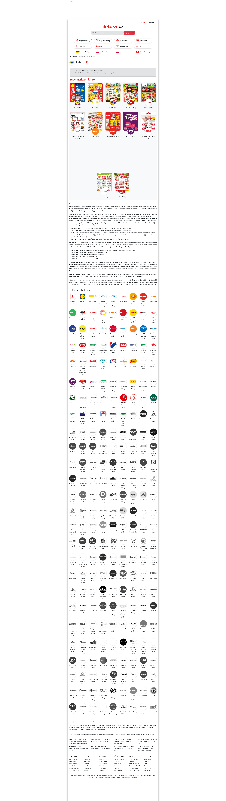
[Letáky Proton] (143, 432)
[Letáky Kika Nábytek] (153, 446)
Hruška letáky (143, 367)
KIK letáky (143, 500)
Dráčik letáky (73, 516)
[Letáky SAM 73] (113, 691)
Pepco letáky (103, 665)
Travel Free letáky (103, 420)
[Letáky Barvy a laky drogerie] (153, 329)
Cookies (127, 735)
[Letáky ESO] (113, 361)
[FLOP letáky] (112, 95)
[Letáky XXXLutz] (113, 414)
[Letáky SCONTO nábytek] (83, 329)
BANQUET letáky (82, 547)
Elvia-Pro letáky (153, 517)
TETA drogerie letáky (102, 320)
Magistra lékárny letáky (113, 389)
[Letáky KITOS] (103, 479)
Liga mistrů (87, 764)
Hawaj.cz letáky (153, 596)
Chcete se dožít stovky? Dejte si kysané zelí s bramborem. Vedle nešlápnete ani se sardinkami (145, 748)
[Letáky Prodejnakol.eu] (93, 674)
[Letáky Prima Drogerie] (82, 674)
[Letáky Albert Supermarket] (113, 297)
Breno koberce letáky (82, 469)
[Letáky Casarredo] (143, 462)
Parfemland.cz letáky (93, 667)
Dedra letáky (93, 366)
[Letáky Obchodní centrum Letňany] (143, 642)
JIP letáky (133, 419)
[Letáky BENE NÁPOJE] (143, 329)
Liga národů (87, 759)
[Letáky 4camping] (93, 525)
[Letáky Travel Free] (103, 414)
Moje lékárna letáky (103, 351)
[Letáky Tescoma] (113, 329)
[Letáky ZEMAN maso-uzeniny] (123, 414)
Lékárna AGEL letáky (92, 388)
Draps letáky (72, 578)
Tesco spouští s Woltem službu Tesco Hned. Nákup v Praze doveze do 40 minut (124, 748)
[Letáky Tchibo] (153, 479)
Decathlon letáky (83, 501)
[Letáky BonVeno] (124, 541)
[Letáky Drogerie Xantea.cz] (83, 573)
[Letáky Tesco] (123, 297)
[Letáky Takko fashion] (133, 495)
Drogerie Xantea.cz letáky (83, 580)
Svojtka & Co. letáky (143, 697)
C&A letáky (133, 546)
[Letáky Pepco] (103, 660)
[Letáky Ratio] (73, 313)
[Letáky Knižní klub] (133, 606)
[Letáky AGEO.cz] (123, 525)
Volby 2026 (73, 756)
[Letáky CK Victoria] (93, 557)
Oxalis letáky (72, 403)
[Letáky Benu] (133, 345)
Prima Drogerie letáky (82, 682)
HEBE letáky (72, 611)
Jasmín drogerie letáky (113, 613)
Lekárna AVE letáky (153, 713)
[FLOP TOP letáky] (130, 95)
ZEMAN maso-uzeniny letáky (123, 422)
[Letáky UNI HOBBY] (123, 313)
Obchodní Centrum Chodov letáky (133, 650)
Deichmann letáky (102, 501)
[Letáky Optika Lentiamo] (153, 642)
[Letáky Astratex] (153, 525)
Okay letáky (72, 451)
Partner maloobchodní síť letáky (83, 405)
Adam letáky (113, 530)
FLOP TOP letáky (83, 351)
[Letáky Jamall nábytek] (103, 462)
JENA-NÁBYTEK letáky (113, 469)
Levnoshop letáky (113, 630)
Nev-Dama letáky (113, 648)
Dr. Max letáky (72, 351)
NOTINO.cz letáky (123, 648)
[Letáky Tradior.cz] (93, 414)
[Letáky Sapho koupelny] (144, 398)
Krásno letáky (83, 388)
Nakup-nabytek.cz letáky (82, 532)
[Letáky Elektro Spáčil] (103, 446)
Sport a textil (124, 46)
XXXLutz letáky (113, 420)
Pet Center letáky (113, 667)
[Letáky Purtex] (123, 462)
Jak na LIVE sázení (133, 759)
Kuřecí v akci (147, 768)
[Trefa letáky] (95, 123)
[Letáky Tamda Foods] (73, 414)
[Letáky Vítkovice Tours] (113, 707)
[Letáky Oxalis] (72, 398)
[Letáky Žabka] (133, 707)
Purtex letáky (123, 468)
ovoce (127, 284)
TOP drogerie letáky (82, 421)
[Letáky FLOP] (133, 361)
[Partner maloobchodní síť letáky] (77, 123)
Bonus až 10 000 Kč (134, 764)
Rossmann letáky (153, 420)
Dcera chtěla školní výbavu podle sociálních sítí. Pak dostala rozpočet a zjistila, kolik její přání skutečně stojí (78, 741)
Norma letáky (133, 388)
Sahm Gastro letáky (103, 697)
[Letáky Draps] (73, 573)
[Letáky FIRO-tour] (123, 589)
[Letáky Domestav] (113, 479)
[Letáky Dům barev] (73, 479)
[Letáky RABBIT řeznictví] (124, 398)
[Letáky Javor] (153, 361)
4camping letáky (93, 531)
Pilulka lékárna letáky (123, 486)
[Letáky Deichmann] (103, 495)
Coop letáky (72, 366)
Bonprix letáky (113, 547)
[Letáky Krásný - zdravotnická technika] (73, 624)
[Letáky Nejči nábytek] (103, 642)
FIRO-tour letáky (123, 596)
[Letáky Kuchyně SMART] (93, 624)
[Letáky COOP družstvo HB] (123, 557)
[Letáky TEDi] (153, 691)
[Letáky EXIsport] (83, 589)
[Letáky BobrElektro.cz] (103, 541)
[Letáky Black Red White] (92, 541)
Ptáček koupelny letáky (114, 405)
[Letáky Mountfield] (113, 432)
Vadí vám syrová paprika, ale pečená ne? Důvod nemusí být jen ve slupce (101, 740)
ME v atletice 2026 (133, 768)
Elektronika (143, 40)
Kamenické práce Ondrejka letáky (123, 614)
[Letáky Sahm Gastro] (103, 691)
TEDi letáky (153, 696)
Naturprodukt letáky (93, 648)
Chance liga (87, 761)
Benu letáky (133, 350)
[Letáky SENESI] (153, 398)
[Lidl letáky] (77, 95)
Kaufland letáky (72, 303)
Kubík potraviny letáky (83, 631)
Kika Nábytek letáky (153, 453)
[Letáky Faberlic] (93, 589)
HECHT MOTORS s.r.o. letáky (133, 486)
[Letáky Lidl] (83, 297)
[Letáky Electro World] (133, 432)
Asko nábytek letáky (153, 320)
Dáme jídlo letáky (143, 563)
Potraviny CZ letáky (153, 667)
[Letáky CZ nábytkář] (93, 462)
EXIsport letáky (82, 596)
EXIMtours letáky (72, 596)
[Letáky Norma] (133, 382)
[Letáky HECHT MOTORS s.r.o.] (133, 479)
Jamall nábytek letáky (102, 469)
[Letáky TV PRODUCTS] (153, 462)
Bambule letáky (153, 501)
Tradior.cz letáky (93, 420)
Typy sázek (132, 761)
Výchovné (116, 768)
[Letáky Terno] (153, 297)
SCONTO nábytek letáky (82, 336)
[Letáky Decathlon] (83, 495)
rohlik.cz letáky (153, 681)
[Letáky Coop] (73, 361)
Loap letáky (123, 629)
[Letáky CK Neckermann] (83, 557)
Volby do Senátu (73, 759)
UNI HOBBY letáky (123, 319)
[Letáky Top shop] (83, 707)
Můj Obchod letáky (123, 388)
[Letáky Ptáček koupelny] (114, 398)
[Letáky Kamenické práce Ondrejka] (123, 606)
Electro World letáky (133, 438)
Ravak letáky (143, 680)
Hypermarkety (104, 40)
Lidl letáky (83, 302)
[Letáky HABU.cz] (143, 589)
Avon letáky (72, 546)
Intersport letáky (113, 351)
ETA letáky (123, 366)
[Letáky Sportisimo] (123, 495)
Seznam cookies (135, 735)
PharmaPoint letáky (94, 404)
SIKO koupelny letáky (133, 320)
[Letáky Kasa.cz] (143, 511)
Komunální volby (73, 761)
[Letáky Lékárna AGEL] (93, 382)
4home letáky (103, 531)
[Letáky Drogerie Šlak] (83, 313)
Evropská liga (87, 766)
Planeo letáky (93, 452)
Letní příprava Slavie (134, 770)
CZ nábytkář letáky (92, 468)
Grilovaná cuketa (103, 766)
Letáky (143, 22)
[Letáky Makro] (143, 414)
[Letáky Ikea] (103, 606)
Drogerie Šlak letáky (82, 319)
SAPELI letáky (83, 438)
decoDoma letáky (153, 563)
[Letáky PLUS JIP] (133, 660)
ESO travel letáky (133, 579)
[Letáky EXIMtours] (73, 589)
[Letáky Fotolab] (123, 446)
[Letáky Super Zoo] (123, 511)
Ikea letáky (103, 611)
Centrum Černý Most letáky (143, 548)
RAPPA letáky (133, 681)
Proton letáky (143, 438)
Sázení (131, 756)
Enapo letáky (123, 578)
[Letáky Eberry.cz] (93, 573)
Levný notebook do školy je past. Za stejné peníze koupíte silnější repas (100, 747)
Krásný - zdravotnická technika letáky (73, 632)
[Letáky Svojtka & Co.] (143, 691)
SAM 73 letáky (113, 697)
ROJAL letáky (134, 404)
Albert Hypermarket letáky (103, 304)
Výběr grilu (101, 770)
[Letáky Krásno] (83, 382)
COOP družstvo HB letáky (123, 564)
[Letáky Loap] (123, 624)
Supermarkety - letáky (82, 80)
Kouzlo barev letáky (83, 485)
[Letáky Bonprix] (114, 541)
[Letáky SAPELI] (83, 432)
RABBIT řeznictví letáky (123, 405)
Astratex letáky (153, 531)
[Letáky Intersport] (113, 345)
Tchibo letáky (153, 485)
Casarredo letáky (143, 468)
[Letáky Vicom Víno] (93, 707)
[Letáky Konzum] (143, 606)
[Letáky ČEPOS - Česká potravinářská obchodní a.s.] (83, 361)
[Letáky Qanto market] (124, 674)
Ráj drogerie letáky (92, 319)
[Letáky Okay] (73, 446)
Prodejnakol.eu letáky (93, 681)
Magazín (151, 22)
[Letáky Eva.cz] (153, 573)
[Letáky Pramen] (72, 674)
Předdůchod (117, 761)
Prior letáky (103, 403)
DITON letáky (103, 367)
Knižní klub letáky (133, 612)
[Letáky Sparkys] (103, 511)
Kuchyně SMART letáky (92, 631)
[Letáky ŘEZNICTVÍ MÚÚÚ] (83, 691)
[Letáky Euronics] (83, 446)
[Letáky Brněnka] (143, 345)
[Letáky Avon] (72, 541)
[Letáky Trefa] (133, 329)
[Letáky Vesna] (73, 462)
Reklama (121, 735)
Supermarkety (84, 40)
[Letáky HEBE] (73, 606)
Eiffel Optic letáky (103, 579)
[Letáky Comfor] (143, 313)
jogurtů (145, 284)
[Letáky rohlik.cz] (153, 674)
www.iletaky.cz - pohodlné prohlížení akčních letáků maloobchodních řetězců (94, 735)
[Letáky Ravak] (143, 674)
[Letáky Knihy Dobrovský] (73, 525)
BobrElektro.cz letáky (103, 547)
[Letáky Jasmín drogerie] (113, 606)
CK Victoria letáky (93, 563)
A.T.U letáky (133, 516)
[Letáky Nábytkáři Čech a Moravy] (83, 642)
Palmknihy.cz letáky (83, 667)
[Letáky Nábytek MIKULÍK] (73, 642)
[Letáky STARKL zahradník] (133, 691)
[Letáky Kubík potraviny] (83, 624)
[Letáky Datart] (153, 432)
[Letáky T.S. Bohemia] (133, 446)
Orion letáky (103, 334)
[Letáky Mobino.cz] (143, 624)
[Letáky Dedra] (93, 361)
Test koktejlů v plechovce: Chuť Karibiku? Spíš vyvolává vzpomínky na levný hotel (78, 748)
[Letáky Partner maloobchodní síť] (83, 398)
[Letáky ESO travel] (133, 573)
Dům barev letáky (72, 485)
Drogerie (82, 46)
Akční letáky (147, 770)
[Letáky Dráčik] (73, 511)
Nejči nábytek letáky (103, 649)
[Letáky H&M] (113, 495)
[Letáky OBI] (113, 313)
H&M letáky (113, 500)
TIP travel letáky (73, 713)
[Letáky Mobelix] (143, 446)
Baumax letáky (102, 438)
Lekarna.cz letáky (143, 485)
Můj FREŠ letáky (153, 630)
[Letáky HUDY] (93, 606)
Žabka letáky (133, 712)
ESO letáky (113, 366)
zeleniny (131, 284)
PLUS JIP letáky (133, 667)
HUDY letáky (92, 611)
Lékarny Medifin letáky (72, 502)
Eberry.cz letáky (93, 579)
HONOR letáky (82, 612)
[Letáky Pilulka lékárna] (123, 479)
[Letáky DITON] (103, 361)
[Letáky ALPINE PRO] (143, 525)
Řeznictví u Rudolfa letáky (93, 698)
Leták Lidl (146, 761)
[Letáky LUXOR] (133, 624)
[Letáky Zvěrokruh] (123, 707)
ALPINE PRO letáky (143, 531)
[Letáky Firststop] (93, 511)
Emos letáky (113, 578)
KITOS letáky (103, 484)
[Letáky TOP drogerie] (83, 414)
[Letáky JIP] (133, 414)
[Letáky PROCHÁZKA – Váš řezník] (114, 674)
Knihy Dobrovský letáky (72, 532)
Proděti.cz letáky (104, 681)
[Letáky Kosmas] (153, 606)
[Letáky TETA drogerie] (103, 313)
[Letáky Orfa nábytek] (72, 660)
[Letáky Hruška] (143, 361)
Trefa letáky (133, 334)
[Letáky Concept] (103, 557)
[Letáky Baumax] (103, 432)
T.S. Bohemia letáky (133, 452)
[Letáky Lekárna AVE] (153, 707)
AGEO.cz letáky (123, 531)
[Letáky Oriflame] (153, 382)
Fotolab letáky (123, 452)
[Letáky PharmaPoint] (94, 398)
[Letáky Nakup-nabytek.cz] (83, 525)
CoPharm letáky (143, 713)
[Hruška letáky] (148, 95)
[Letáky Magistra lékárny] (113, 382)
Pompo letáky (82, 517)
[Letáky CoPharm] (143, 707)
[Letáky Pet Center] (113, 660)
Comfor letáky (143, 319)
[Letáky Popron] (143, 660)
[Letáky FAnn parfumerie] (103, 589)
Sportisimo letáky (123, 501)
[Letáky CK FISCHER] (73, 557)
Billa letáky (92, 302)
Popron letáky (143, 667)
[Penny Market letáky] (112, 123)
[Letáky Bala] (123, 345)
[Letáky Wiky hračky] (113, 511)
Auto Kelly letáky (123, 438)
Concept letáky (102, 563)
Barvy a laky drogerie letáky (153, 336)
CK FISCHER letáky (72, 563)
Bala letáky (123, 350)
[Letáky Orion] (103, 329)
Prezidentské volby (74, 768)
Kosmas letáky (153, 612)
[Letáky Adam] (113, 525)
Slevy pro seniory (118, 766)
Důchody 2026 (119, 756)
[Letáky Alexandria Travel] (133, 525)
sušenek (150, 284)
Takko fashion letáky (133, 502)
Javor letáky (153, 366)
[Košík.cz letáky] (130, 123)
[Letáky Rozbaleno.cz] (73, 691)
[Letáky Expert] (113, 446)
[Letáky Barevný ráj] (123, 329)
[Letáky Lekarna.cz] (143, 479)
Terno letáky (153, 302)
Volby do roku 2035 (74, 770)
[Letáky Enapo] (123, 573)
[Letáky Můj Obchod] (123, 382)
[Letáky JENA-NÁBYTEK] (113, 462)
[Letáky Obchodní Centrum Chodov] (133, 642)
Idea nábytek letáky (93, 335)
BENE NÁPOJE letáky (143, 336)
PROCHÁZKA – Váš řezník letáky (114, 682)
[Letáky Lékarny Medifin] (73, 495)
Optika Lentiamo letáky (153, 649)
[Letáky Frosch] (133, 589)
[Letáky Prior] (104, 398)
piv (155, 284)
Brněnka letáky (143, 351)
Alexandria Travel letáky (133, 531)
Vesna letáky (72, 467)
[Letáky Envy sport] (93, 495)
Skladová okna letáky (123, 697)
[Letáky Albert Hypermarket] (103, 297)
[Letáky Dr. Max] (73, 345)
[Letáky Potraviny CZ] (153, 660)
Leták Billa (146, 764)
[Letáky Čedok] (133, 557)
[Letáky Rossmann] (153, 414)
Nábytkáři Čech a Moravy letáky (83, 650)
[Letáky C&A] (134, 541)
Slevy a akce (148, 756)
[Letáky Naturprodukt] (93, 642)
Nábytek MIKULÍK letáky (72, 649)
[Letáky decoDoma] (153, 557)
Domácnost (123, 40)
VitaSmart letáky (103, 713)
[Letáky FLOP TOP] (83, 345)
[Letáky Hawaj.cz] (153, 589)
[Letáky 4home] (103, 525)
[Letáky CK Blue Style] (153, 541)
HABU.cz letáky (143, 596)
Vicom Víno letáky (93, 713)
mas (136, 284)
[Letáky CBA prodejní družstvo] (153, 345)
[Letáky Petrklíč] (123, 660)
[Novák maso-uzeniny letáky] (148, 123)
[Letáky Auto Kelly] (123, 432)
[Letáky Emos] (113, 573)
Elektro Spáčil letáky (103, 452)
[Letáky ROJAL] (134, 398)
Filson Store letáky (113, 596)
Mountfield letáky (113, 438)
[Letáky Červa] (93, 479)
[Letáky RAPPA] (133, 674)
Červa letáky (92, 484)
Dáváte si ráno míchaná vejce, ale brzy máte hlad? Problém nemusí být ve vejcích (147, 741)
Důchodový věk (118, 770)
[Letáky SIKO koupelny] (133, 313)
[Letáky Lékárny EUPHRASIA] (103, 624)
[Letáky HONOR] (83, 606)
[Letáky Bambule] (153, 495)
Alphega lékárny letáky (92, 352)
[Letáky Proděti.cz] (104, 674)
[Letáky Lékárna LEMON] (103, 382)
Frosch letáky (133, 596)
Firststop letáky (93, 517)
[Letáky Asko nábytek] (153, 313)
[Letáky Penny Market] (143, 297)
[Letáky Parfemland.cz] (93, 660)
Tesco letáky (123, 302)
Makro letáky (143, 419)
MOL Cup (86, 770)
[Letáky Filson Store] (113, 589)
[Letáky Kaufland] (73, 297)
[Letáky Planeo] (93, 446)
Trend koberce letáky (133, 469)
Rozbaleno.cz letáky (73, 697)
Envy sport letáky (93, 501)
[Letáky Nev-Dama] (113, 642)
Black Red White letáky (92, 547)
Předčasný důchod (119, 759)
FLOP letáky (133, 366)
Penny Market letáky (143, 304)
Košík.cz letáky (72, 388)
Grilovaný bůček (103, 764)
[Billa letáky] (95, 95)
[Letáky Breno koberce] (83, 462)
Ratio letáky (72, 318)
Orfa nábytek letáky (72, 667)
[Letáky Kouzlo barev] (83, 479)
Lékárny (102, 46)
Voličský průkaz (73, 766)
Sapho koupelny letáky (143, 405)
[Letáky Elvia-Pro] (153, 511)
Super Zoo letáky (123, 517)
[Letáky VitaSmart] (103, 707)
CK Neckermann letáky (83, 564)
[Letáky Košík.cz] (73, 382)
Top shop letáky (83, 713)
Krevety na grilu (103, 759)
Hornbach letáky (93, 438)
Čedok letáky (133, 562)
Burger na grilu (102, 768)
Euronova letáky (143, 579)
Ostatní (142, 46)
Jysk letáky (72, 334)
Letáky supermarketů (79, 56)
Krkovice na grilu (103, 761)
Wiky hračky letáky (113, 517)
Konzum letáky (143, 612)
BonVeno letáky (123, 547)
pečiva (140, 284)
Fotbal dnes (88, 756)
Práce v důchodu (118, 764)
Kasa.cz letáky (143, 517)
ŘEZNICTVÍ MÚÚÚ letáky (83, 697)
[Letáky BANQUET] (82, 541)
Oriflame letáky (153, 388)
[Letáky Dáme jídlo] (143, 557)
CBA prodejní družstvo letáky (153, 352)
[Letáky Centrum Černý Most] (144, 541)
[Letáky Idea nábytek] (93, 329)
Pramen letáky (72, 681)
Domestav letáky (113, 485)
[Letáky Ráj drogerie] (93, 313)
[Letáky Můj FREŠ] (153, 624)
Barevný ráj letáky (123, 335)
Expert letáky (113, 452)
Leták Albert (147, 759)
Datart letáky (153, 438)
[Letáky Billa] (93, 297)
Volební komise (73, 764)
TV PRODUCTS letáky (153, 469)
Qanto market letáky (123, 682)
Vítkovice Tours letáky (113, 713)
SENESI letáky (153, 404)
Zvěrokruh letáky (123, 713)
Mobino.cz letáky (143, 630)
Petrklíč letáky (123, 667)
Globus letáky (133, 303)
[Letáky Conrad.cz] (113, 557)
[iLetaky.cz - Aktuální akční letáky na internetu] (70, 56)
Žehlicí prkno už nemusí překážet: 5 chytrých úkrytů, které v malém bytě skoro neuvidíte (123, 741)
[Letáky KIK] (143, 495)
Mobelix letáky (143, 452)
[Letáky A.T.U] (133, 511)
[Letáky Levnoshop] (113, 624)
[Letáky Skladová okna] (123, 691)
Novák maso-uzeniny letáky (143, 389)
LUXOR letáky (133, 630)
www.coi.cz (101, 730)
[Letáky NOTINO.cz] (123, 642)
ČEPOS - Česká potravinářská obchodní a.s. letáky (83, 370)
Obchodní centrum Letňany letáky (143, 650)
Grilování (102, 756)
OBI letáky (113, 318)
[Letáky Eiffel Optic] (103, 573)
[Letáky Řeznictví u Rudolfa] (93, 691)
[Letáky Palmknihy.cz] (83, 660)
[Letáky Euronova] (143, 573)
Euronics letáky (82, 452)
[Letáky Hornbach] (93, 432)
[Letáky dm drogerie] (73, 432)
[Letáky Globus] (133, 297)
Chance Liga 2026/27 (134, 766)
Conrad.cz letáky (113, 563)
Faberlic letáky (92, 596)
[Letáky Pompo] (83, 511)
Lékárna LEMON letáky (102, 389)
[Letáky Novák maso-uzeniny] (143, 382)
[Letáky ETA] (123, 361)
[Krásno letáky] (121, 184)
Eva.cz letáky (153, 578)
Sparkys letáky (103, 517)
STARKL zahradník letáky (133, 698)
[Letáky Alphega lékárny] (93, 345)
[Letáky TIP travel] (73, 707)
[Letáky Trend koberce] (133, 462)
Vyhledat (130, 33)
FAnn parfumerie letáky (103, 597)
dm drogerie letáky (72, 438)
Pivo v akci (147, 766)
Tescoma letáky (113, 335)
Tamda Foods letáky (72, 420)
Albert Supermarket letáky (113, 304)
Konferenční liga (88, 768)
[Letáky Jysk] (73, 329)
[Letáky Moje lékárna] (103, 345)
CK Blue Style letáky (153, 547)
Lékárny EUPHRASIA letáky (102, 631)
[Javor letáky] (104, 184)
